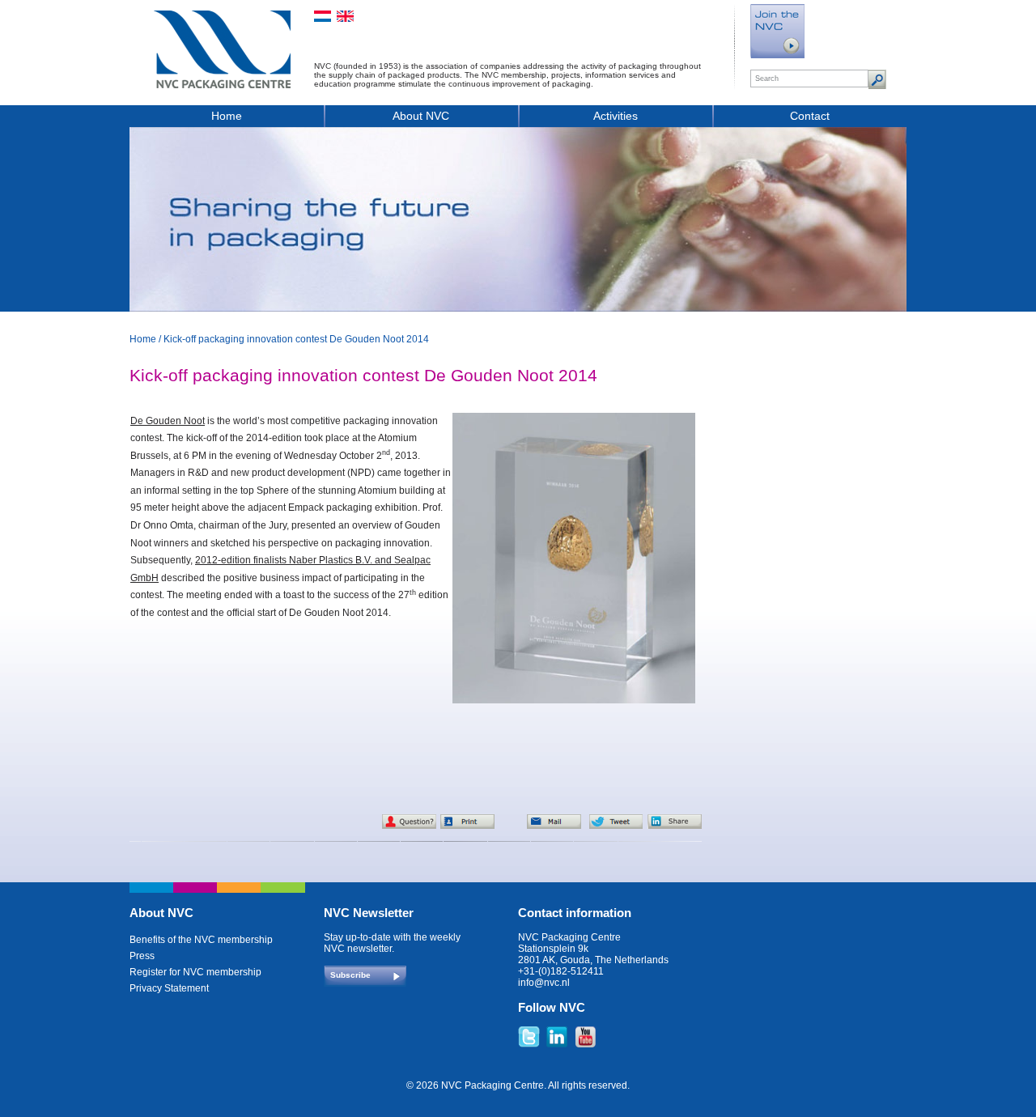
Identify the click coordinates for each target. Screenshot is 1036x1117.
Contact (810, 115)
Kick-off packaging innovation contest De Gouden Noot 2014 (296, 339)
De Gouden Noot (167, 421)
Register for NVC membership (195, 972)
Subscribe (350, 974)
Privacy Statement (169, 988)
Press (142, 956)
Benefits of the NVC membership (201, 939)
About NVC (421, 115)
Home (226, 115)
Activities (615, 115)
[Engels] (345, 16)
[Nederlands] (322, 16)
